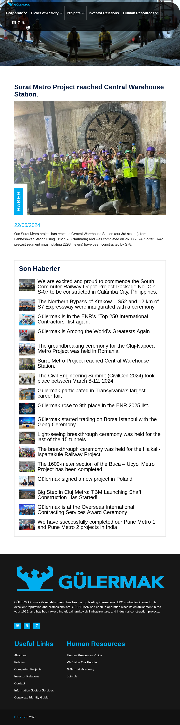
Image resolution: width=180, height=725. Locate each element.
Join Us (72, 676)
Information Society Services (34, 690)
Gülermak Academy (80, 669)
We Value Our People (82, 662)
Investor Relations (104, 13)
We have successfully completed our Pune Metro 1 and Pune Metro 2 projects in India (96, 524)
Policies (19, 662)
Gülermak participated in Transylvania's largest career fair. (92, 393)
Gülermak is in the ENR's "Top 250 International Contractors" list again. (93, 319)
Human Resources (139, 13)
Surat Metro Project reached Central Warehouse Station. (93, 363)
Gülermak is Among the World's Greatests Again (94, 331)
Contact (19, 683)
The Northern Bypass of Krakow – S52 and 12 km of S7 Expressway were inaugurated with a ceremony (98, 304)
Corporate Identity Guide (31, 697)
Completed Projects (27, 669)
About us (20, 655)
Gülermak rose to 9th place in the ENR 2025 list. (93, 405)
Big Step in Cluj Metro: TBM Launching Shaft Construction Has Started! (89, 494)
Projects (74, 13)
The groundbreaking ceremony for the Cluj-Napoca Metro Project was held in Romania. (96, 348)
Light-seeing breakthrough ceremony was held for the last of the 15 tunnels (99, 436)
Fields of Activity (45, 13)
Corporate (15, 13)
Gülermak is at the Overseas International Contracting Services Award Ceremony (86, 509)
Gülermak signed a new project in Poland (85, 479)
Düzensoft (21, 717)
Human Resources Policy (84, 655)
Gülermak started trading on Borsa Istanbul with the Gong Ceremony (97, 421)
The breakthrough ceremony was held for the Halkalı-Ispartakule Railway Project (99, 451)
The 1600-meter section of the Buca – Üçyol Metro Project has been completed (96, 466)
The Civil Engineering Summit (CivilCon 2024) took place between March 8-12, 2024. (96, 378)
